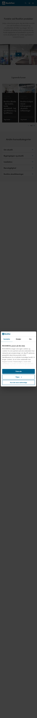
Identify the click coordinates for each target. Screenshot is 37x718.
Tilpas (17, 377)
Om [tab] (30, 339)
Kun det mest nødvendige (18, 382)
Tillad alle (18, 371)
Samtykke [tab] (6, 339)
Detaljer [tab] (18, 339)
